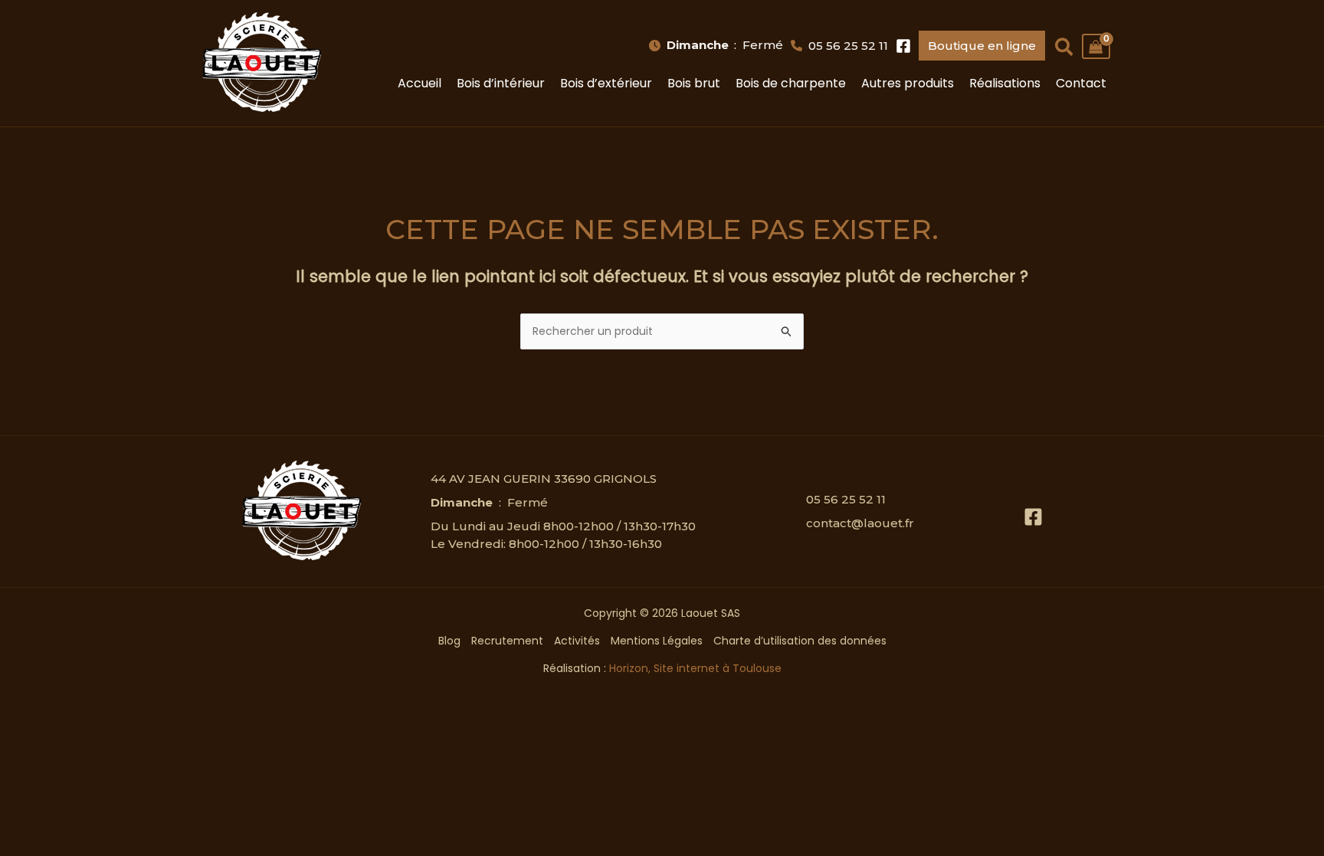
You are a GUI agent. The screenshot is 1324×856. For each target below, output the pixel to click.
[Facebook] (1033, 516)
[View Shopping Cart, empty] (1096, 46)
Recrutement (507, 640)
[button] (716, 45)
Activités (577, 640)
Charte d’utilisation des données (799, 640)
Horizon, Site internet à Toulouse (695, 668)
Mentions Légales (657, 640)
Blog (449, 640)
